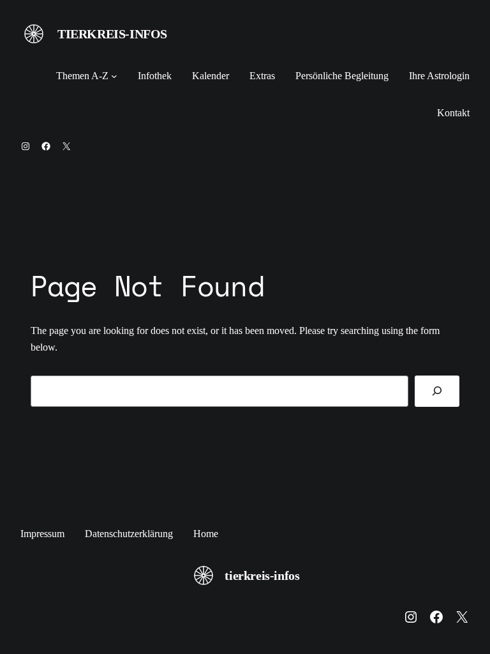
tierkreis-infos (112, 34)
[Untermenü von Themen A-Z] (114, 76)
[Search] (437, 391)
